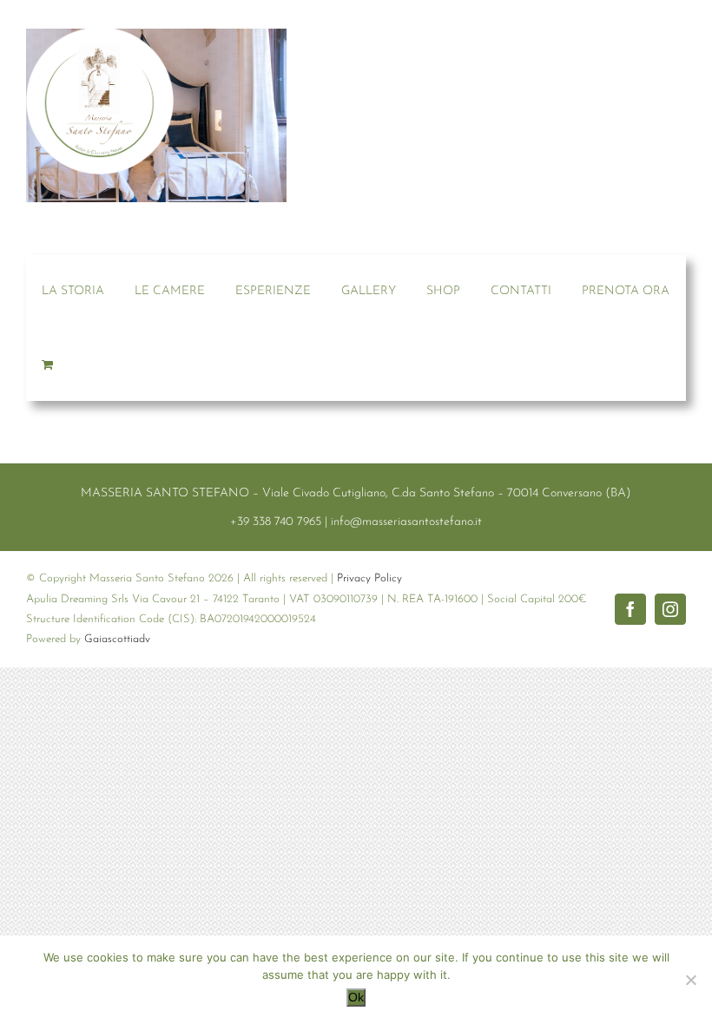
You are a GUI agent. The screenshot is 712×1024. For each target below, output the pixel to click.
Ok (356, 997)
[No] (690, 979)
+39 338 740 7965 (275, 521)
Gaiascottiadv (117, 639)
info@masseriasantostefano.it (406, 521)
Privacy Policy (369, 578)
